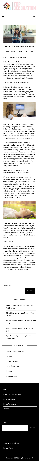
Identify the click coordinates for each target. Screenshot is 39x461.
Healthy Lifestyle (12, 361)
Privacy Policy (8, 448)
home (5, 390)
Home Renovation (12, 366)
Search (7, 285)
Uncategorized (11, 376)
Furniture (9, 356)
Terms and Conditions (11, 443)
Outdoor (9, 371)
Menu (35, 16)
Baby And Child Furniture (15, 351)
